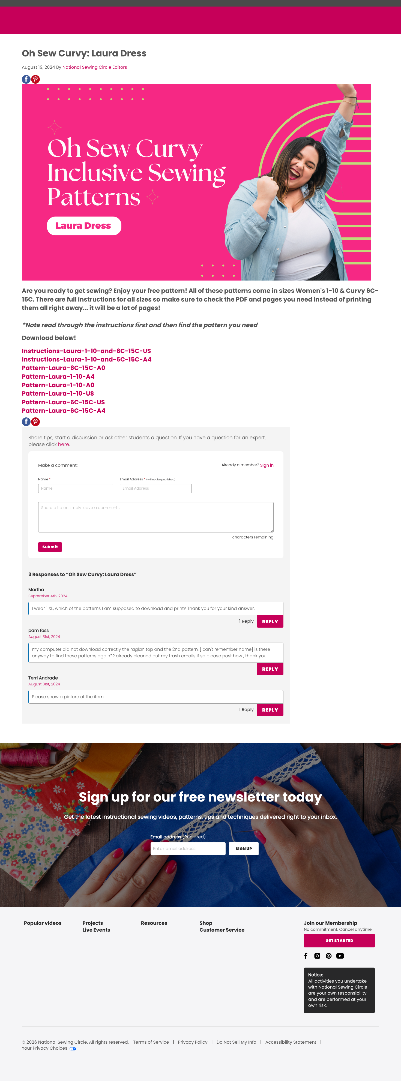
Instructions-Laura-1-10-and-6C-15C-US (86, 351)
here (63, 444)
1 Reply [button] (246, 621)
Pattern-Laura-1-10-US (58, 393)
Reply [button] (270, 621)
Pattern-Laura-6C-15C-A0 (63, 367)
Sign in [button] (267, 465)
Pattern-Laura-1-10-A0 (58, 385)
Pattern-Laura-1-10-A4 (58, 376)
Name (44, 479)
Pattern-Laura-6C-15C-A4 (64, 410)
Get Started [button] (339, 940)
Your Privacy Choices (44, 1048)
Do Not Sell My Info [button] (236, 1042)
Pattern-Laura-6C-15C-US (63, 402)
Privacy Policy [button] (193, 1042)
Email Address (147, 479)
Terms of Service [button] (151, 1042)
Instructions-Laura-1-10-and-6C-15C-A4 (87, 359)
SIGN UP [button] (243, 848)
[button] (26, 79)
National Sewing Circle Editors (94, 67)
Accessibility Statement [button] (290, 1042)
